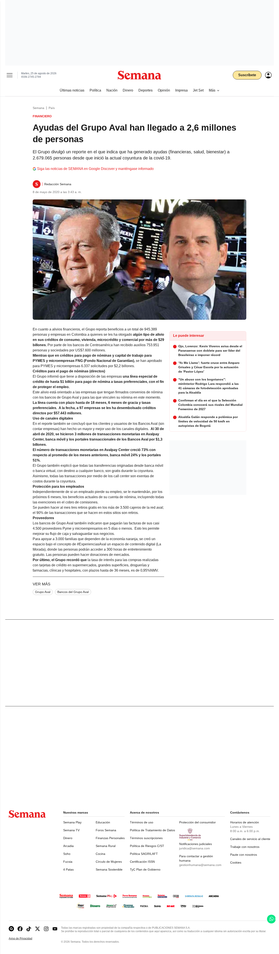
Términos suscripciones (146, 838)
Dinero (67, 838)
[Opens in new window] (20, 929)
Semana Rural (106, 846)
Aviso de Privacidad (25, 938)
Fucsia (67, 861)
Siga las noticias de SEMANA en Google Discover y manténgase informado (95, 169)
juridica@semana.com (194, 848)
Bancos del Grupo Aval (73, 592)
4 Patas (68, 869)
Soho (66, 853)
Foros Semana (106, 830)
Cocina (100, 853)
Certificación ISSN (142, 861)
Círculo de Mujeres (109, 861)
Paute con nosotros (243, 854)
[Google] (11, 929)
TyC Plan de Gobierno (145, 869)
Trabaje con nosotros (244, 847)
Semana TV (71, 830)
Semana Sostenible (109, 869)
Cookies (235, 862)
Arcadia (68, 846)
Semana (38, 108)
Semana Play (72, 822)
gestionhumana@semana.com (200, 865)
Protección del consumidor (197, 822)
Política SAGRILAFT (144, 853)
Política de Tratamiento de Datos (152, 830)
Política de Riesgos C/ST (147, 846)
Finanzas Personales (110, 838)
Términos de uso (141, 822)
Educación (103, 822)
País (52, 108)
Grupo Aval (42, 592)
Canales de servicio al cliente (250, 839)
